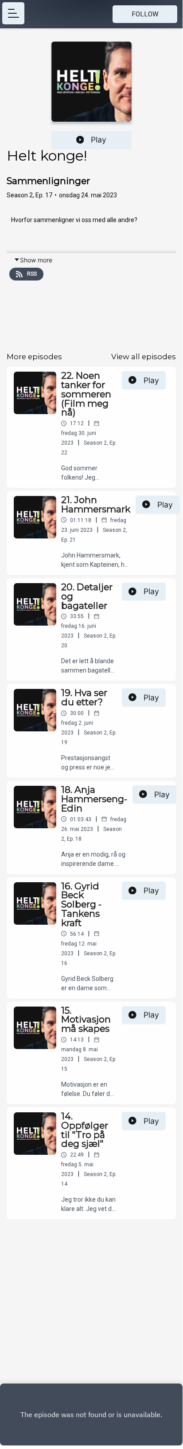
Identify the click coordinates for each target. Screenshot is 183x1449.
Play (98, 139)
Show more (36, 260)
